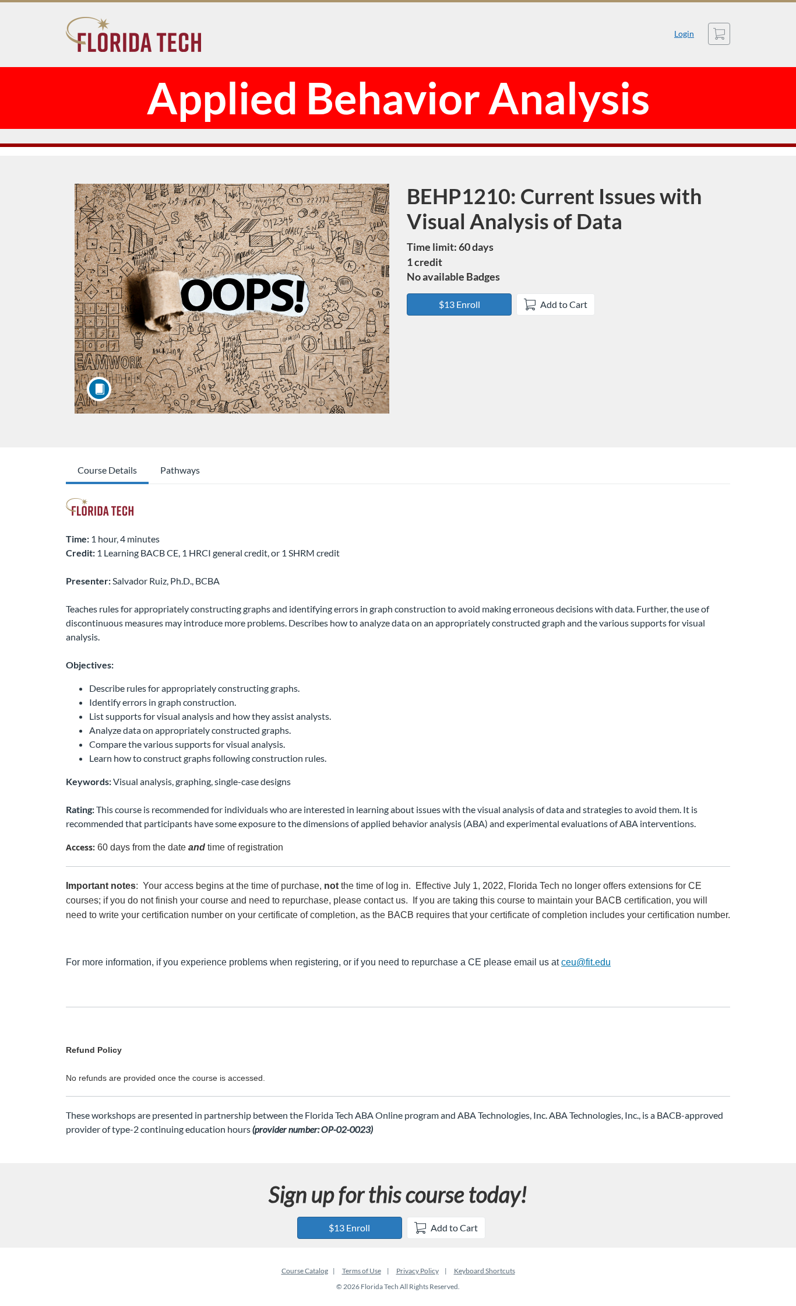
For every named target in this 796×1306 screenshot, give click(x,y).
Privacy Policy (417, 1270)
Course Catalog (304, 1270)
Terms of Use (361, 1270)
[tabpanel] (398, 815)
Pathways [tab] (180, 469)
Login (684, 33)
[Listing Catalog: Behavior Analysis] (99, 507)
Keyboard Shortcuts (484, 1270)
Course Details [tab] (107, 469)
